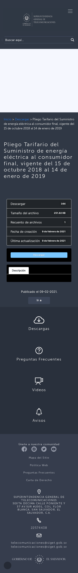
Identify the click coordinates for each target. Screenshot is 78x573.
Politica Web (39, 465)
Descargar (39, 255)
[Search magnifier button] (72, 40)
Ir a (39, 300)
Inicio (7, 119)
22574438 (39, 528)
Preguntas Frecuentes (39, 472)
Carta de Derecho (39, 480)
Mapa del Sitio (39, 457)
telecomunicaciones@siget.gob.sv (39, 542)
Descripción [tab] (19, 270)
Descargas (22, 119)
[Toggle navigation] (70, 11)
